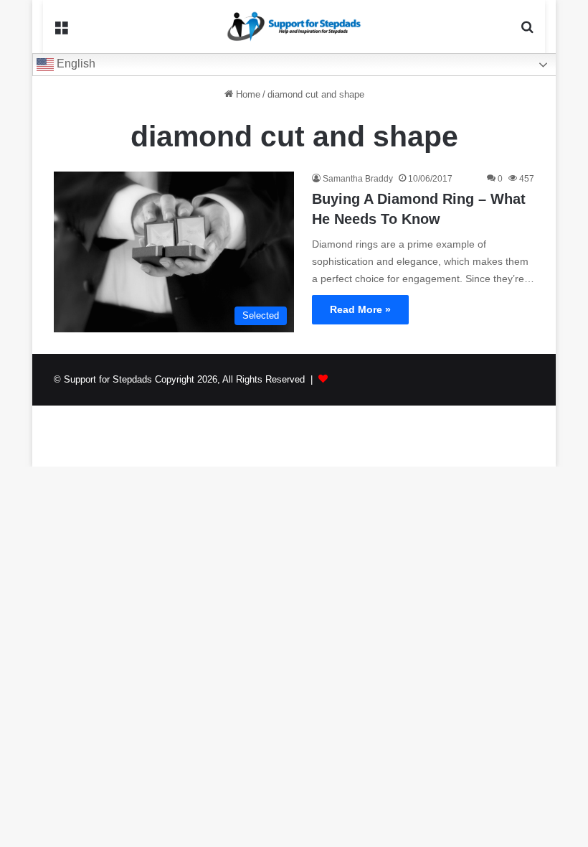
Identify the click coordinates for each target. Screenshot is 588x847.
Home (246, 94)
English (74, 63)
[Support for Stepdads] (294, 26)
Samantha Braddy (358, 179)
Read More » (360, 309)
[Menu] (61, 32)
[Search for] (527, 32)
